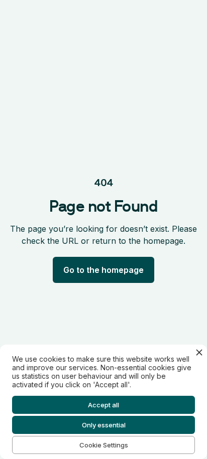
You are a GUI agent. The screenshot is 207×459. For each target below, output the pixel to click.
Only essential (104, 425)
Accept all (103, 405)
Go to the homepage (103, 270)
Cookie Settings (103, 445)
